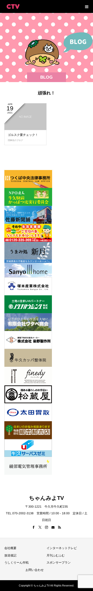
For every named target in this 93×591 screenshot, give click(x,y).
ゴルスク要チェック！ (23, 135)
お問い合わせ (35, 570)
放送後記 (10, 555)
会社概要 (10, 548)
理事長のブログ (15, 140)
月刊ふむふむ (55, 555)
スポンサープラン (58, 562)
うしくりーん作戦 (16, 562)
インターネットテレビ (61, 548)
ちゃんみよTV (46, 498)
